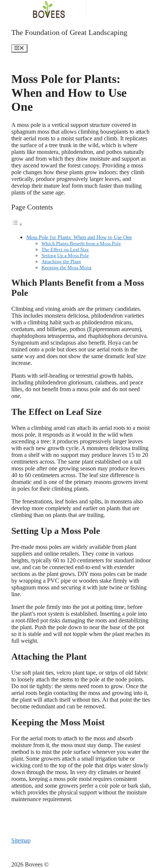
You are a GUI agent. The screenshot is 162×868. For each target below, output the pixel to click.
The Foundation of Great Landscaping (69, 32)
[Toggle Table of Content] (17, 224)
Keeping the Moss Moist (66, 267)
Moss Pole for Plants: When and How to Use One (79, 237)
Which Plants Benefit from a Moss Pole (81, 243)
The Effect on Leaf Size (65, 249)
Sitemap (21, 840)
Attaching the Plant (61, 261)
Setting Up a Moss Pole (65, 255)
